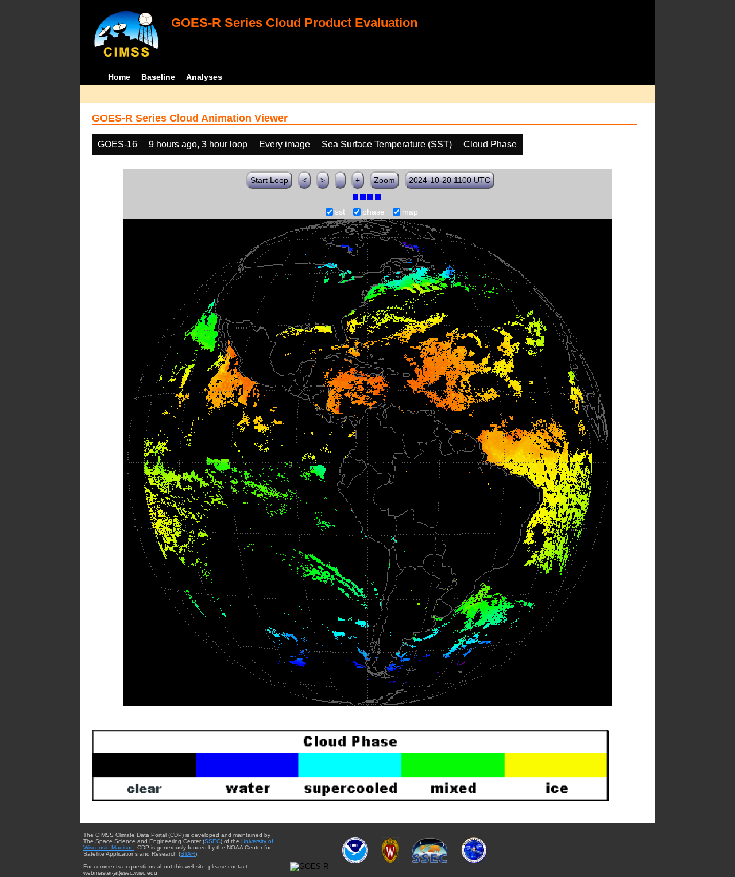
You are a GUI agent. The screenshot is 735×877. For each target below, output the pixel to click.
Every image (284, 144)
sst (340, 212)
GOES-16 (117, 144)
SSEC (212, 841)
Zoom (384, 180)
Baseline (158, 76)
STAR (187, 854)
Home (119, 76)
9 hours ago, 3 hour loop (198, 144)
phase (373, 212)
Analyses (204, 76)
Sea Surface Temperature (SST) (387, 144)
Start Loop (269, 180)
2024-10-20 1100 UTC (449, 180)
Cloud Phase (490, 144)
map (410, 212)
